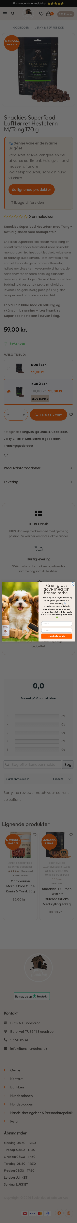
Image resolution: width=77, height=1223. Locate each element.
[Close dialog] (72, 584)
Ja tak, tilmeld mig (57, 636)
